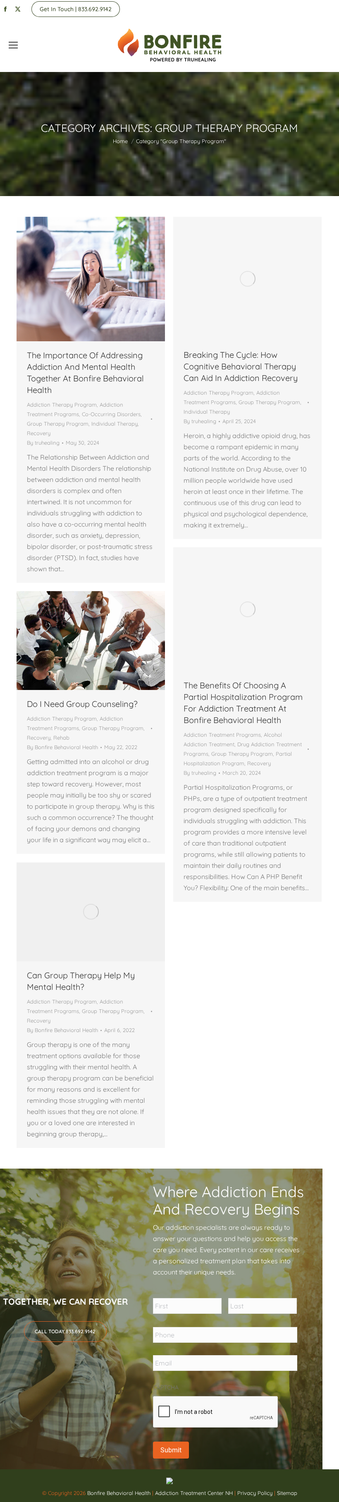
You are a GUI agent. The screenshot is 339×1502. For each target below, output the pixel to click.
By (43, 442)
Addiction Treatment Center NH (194, 1493)
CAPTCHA (166, 1387)
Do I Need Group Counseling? (82, 704)
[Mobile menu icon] (13, 45)
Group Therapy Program (57, 423)
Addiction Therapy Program (62, 404)
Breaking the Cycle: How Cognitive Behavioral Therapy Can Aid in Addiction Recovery (241, 366)
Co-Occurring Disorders (111, 414)
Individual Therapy (114, 423)
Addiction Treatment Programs (222, 734)
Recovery (38, 433)
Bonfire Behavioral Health (119, 1493)
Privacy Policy (255, 1493)
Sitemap (287, 1493)
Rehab (61, 737)
